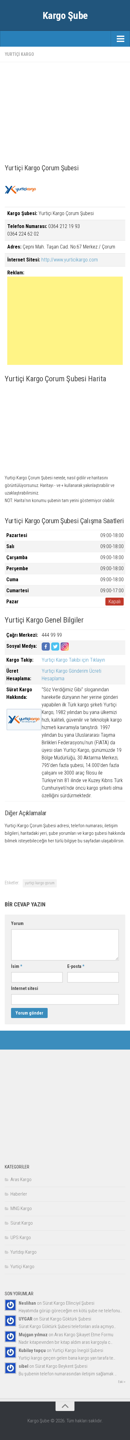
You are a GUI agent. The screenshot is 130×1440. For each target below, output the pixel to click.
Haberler (18, 1194)
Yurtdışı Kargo (23, 1252)
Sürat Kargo (21, 1223)
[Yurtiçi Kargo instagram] (65, 649)
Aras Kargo (21, 1179)
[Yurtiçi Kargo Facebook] (46, 649)
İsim (16, 966)
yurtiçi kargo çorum (40, 883)
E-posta (75, 966)
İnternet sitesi (24, 988)
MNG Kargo (21, 1208)
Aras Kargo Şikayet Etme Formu (83, 1335)
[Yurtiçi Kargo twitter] (55, 649)
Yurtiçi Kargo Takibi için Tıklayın (73, 660)
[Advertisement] (65, 111)
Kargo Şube (65, 15)
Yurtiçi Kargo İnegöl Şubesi (77, 1350)
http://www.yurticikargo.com (69, 260)
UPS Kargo (20, 1237)
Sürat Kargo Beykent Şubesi (61, 1366)
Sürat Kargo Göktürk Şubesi (65, 1319)
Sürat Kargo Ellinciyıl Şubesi (68, 1303)
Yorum (17, 923)
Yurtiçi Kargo (19, 54)
